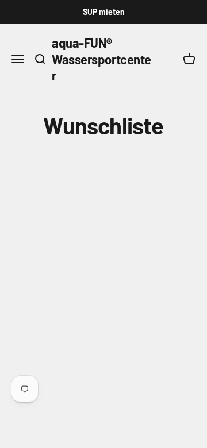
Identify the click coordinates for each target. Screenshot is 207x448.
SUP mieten (104, 12)
